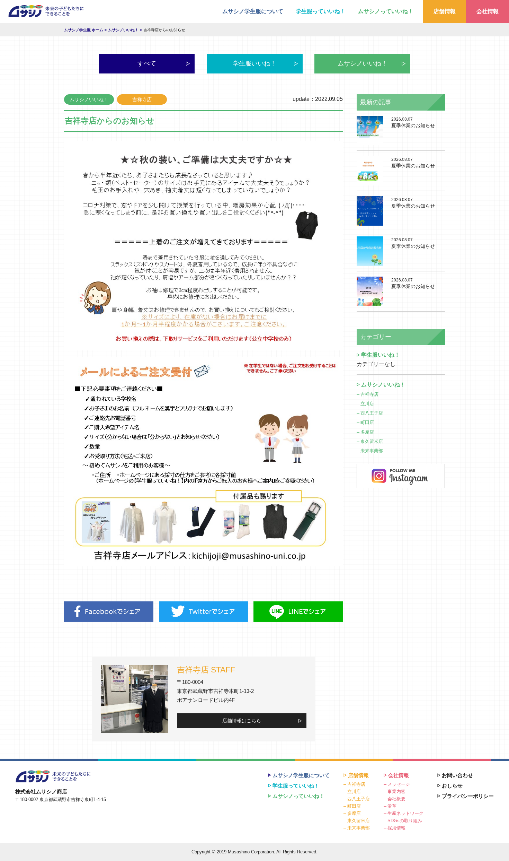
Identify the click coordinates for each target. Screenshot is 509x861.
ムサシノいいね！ (362, 63)
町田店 (367, 422)
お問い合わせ (457, 775)
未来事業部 (371, 450)
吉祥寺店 (369, 394)
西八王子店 (371, 413)
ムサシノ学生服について (252, 11)
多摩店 (367, 432)
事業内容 (396, 791)
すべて (146, 63)
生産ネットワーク (405, 813)
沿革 (391, 806)
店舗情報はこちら (241, 720)
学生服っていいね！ (321, 11)
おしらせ (452, 786)
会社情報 (487, 11)
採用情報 (396, 827)
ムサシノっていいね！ (385, 11)
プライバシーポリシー (468, 796)
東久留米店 (371, 441)
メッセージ (398, 784)
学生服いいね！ (254, 63)
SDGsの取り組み (404, 820)
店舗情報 (445, 11)
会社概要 (396, 798)
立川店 (367, 403)
